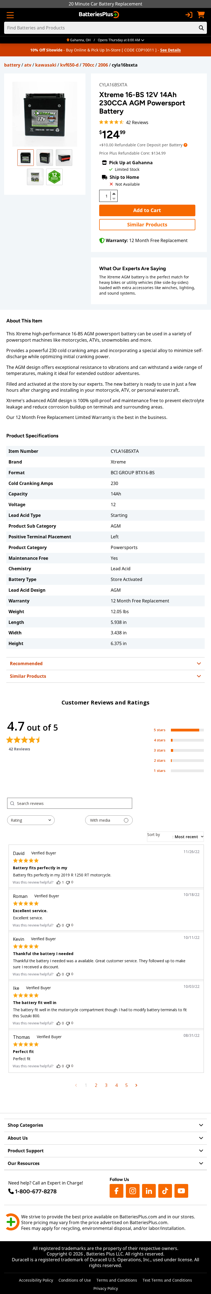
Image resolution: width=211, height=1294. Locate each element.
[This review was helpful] (58, 882)
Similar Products (147, 224)
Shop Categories (25, 1125)
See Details (170, 50)
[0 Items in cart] (201, 15)
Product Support (26, 1151)
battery (12, 65)
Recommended (26, 663)
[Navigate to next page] (136, 1085)
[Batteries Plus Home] (99, 15)
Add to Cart (147, 210)
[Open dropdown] (185, 144)
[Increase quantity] (114, 193)
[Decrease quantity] (114, 198)
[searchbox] (74, 803)
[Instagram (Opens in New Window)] (133, 1191)
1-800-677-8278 (36, 1191)
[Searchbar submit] (201, 27)
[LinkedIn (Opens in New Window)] (149, 1191)
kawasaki (45, 65)
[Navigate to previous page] (76, 1085)
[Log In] (189, 15)
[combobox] (31, 820)
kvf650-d (69, 65)
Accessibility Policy (36, 1280)
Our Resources (24, 1163)
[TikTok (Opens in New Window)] (165, 1191)
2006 (103, 65)
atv (27, 65)
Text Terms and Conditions (167, 1280)
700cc (88, 65)
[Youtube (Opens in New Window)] (181, 1191)
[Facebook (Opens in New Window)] (116, 1191)
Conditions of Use (75, 1280)
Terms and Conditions (116, 1280)
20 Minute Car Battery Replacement (105, 4)
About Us (18, 1138)
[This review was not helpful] (68, 882)
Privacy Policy (105, 1288)
